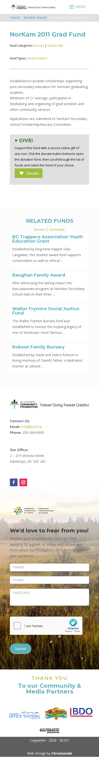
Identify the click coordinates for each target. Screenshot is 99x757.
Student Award (35, 17)
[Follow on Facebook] (14, 482)
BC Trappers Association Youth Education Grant (47, 239)
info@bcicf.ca (31, 426)
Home (15, 17)
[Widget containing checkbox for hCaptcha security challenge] (46, 626)
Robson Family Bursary (38, 347)
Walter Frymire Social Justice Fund (46, 311)
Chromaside (61, 753)
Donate (32, 173)
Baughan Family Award (38, 275)
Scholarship (55, 46)
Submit (20, 648)
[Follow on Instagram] (23, 482)
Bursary (39, 46)
